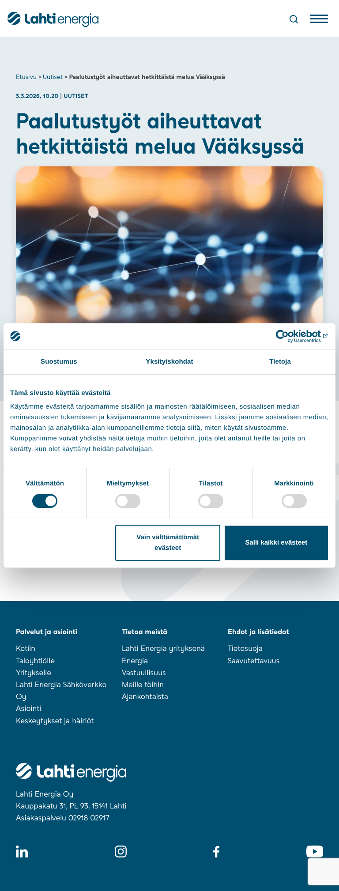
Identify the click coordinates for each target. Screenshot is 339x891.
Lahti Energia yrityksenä (163, 648)
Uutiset (53, 77)
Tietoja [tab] (280, 361)
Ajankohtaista (145, 696)
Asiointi (28, 708)
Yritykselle (33, 673)
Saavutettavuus (253, 661)
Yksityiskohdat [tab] (169, 361)
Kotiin (25, 648)
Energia (135, 661)
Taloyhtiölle (35, 661)
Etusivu (26, 77)
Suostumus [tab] (59, 361)
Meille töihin (143, 684)
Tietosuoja (245, 648)
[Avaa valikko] (319, 20)
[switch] (127, 501)
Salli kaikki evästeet (276, 542)
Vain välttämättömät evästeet (167, 543)
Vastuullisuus (144, 673)
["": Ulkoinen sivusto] (290, 336)
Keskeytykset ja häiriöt (55, 721)
